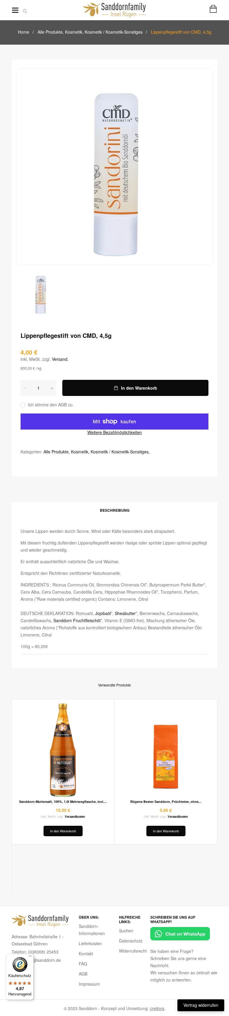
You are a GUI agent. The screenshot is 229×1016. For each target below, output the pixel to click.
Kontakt (86, 953)
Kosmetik (74, 32)
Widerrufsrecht (133, 951)
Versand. (60, 359)
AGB (83, 974)
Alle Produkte (51, 32)
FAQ (83, 964)
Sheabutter (125, 613)
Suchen (126, 931)
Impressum (89, 984)
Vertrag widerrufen (200, 1005)
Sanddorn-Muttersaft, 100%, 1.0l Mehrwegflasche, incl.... (63, 801)
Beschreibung (114, 510)
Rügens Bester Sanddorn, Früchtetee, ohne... (165, 801)
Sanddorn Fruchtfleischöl (76, 620)
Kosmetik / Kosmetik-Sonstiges (114, 32)
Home (23, 32)
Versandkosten (75, 816)
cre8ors (157, 1008)
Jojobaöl (103, 613)
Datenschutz (131, 941)
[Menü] (30, 957)
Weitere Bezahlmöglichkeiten (114, 432)
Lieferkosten (90, 943)
